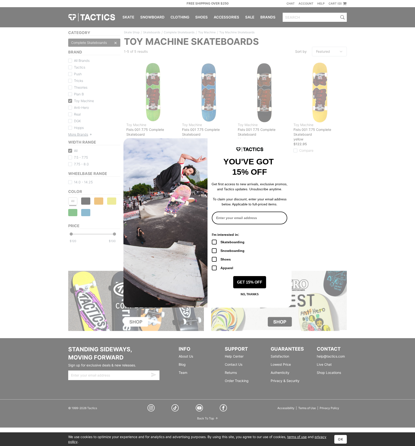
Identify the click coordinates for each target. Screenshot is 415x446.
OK (340, 439)
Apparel (226, 268)
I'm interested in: (225, 235)
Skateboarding (232, 242)
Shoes (225, 259)
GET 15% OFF (249, 282)
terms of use (297, 437)
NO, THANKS (250, 294)
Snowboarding (232, 251)
